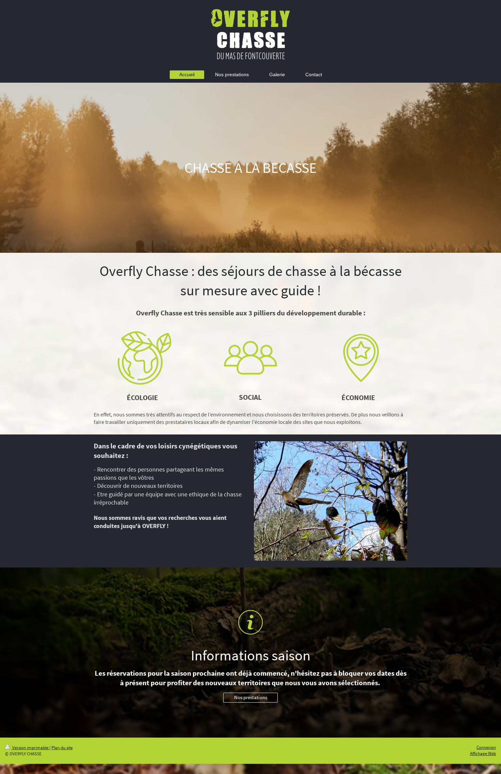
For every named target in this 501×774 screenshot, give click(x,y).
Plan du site (62, 748)
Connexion (486, 747)
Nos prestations (250, 697)
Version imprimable (30, 748)
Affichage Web (483, 753)
